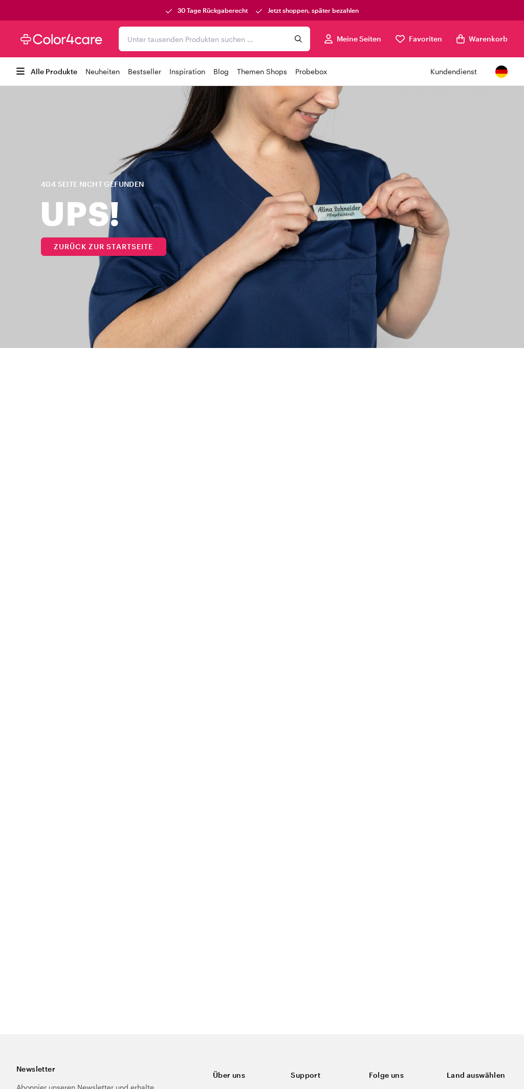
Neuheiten (102, 71)
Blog (221, 71)
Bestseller (144, 71)
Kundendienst (453, 71)
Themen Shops (262, 71)
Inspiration (187, 71)
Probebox (311, 71)
